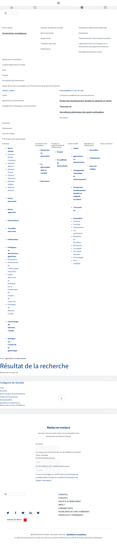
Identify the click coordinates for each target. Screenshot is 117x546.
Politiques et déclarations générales (93, 28)
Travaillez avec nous (48, 43)
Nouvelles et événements (89, 144)
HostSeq (76, 224)
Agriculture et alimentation (13, 100)
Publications (46, 49)
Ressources (77, 245)
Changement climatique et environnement (19, 106)
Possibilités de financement (13, 80)
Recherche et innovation (11, 59)
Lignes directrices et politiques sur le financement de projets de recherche (31, 86)
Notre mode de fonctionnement (12, 394)
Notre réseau (7, 28)
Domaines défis (6, 400)
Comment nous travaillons (41, 144)
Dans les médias (8, 133)
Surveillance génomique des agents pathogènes (82, 112)
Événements (7, 128)
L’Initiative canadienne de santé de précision (77, 95)
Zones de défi (73, 143)
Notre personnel (47, 33)
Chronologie (78, 257)
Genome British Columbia (11, 157)
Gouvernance (46, 38)
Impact (61, 505)
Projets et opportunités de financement (57, 145)
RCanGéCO (64, 118)
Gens (4, 70)
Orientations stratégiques (14, 33)
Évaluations (83, 33)
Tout (2, 388)
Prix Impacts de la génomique (13, 139)
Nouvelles (6, 123)
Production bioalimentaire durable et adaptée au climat (86, 100)
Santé (4, 95)
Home (2, 358)
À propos (5, 143)
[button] (58, 3)
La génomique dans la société (13, 65)
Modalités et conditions (76, 534)
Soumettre (109, 378)
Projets (5, 75)
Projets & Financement (9, 397)
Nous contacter (107, 143)
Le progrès (77, 248)
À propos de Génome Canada (52, 28)
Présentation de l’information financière (95, 38)
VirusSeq (76, 221)
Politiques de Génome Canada (90, 52)
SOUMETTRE (44, 485)
